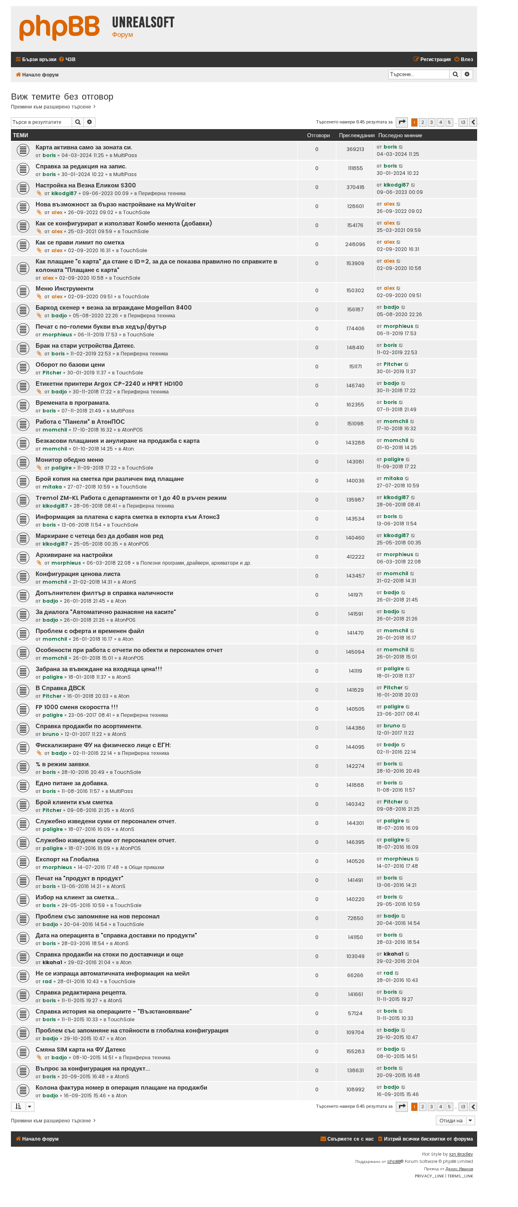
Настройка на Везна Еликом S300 (86, 185)
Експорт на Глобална (67, 859)
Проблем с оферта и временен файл (90, 631)
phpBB (394, 1161)
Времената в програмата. (73, 403)
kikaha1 (52, 962)
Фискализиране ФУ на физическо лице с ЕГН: (103, 745)
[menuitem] (67, 59)
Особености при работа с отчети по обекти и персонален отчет (129, 650)
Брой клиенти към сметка (74, 802)
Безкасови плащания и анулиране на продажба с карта (118, 441)
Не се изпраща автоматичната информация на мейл (113, 973)
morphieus (57, 334)
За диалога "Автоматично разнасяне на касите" (106, 612)
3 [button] (431, 122)
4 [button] (440, 122)
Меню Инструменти (64, 289)
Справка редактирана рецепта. (81, 992)
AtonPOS (132, 429)
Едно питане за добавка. (72, 783)
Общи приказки (146, 867)
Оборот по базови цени (70, 365)
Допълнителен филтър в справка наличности (104, 593)
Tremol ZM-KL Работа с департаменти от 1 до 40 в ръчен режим (131, 498)
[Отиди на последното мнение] (401, 147)
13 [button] (463, 122)
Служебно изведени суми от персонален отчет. (106, 821)
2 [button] (422, 122)
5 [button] (449, 122)
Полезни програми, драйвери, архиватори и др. (195, 562)
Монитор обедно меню (70, 460)
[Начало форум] (59, 29)
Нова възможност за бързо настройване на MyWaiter (116, 204)
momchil (54, 429)
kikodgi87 (64, 193)
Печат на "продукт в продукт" (79, 878)
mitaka (52, 486)
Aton (128, 448)
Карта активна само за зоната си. (84, 147)
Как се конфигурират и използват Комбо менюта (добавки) (124, 223)
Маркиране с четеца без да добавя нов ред (99, 536)
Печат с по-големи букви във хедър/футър (101, 327)
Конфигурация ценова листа (78, 574)
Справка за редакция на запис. (81, 166)
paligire (61, 467)
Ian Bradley (461, 1154)
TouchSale (136, 212)
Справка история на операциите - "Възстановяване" (114, 1011)
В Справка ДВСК (60, 688)
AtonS (129, 581)
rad (47, 981)
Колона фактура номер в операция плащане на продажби (121, 1088)
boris (49, 155)
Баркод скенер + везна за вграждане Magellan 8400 (114, 308)
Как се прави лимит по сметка (80, 242)
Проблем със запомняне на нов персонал (98, 916)
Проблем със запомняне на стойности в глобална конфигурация (132, 1030)
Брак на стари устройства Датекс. (85, 346)
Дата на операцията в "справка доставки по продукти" (116, 935)
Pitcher (52, 372)
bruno (50, 734)
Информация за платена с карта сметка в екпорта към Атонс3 (128, 517)
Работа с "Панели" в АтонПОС (80, 422)
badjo (59, 315)
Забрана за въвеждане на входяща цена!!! (99, 669)
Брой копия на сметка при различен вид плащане (110, 479)
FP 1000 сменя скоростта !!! (77, 707)
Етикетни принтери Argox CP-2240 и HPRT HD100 (109, 384)
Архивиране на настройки (74, 555)
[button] (402, 122)
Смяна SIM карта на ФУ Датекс (80, 1050)
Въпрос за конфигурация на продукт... (93, 1069)
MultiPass (125, 155)
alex (56, 212)
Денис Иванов (459, 1169)
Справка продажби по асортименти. (89, 726)
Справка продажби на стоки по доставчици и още (109, 954)
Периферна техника (162, 193)
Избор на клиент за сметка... (77, 897)
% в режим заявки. (63, 764)
